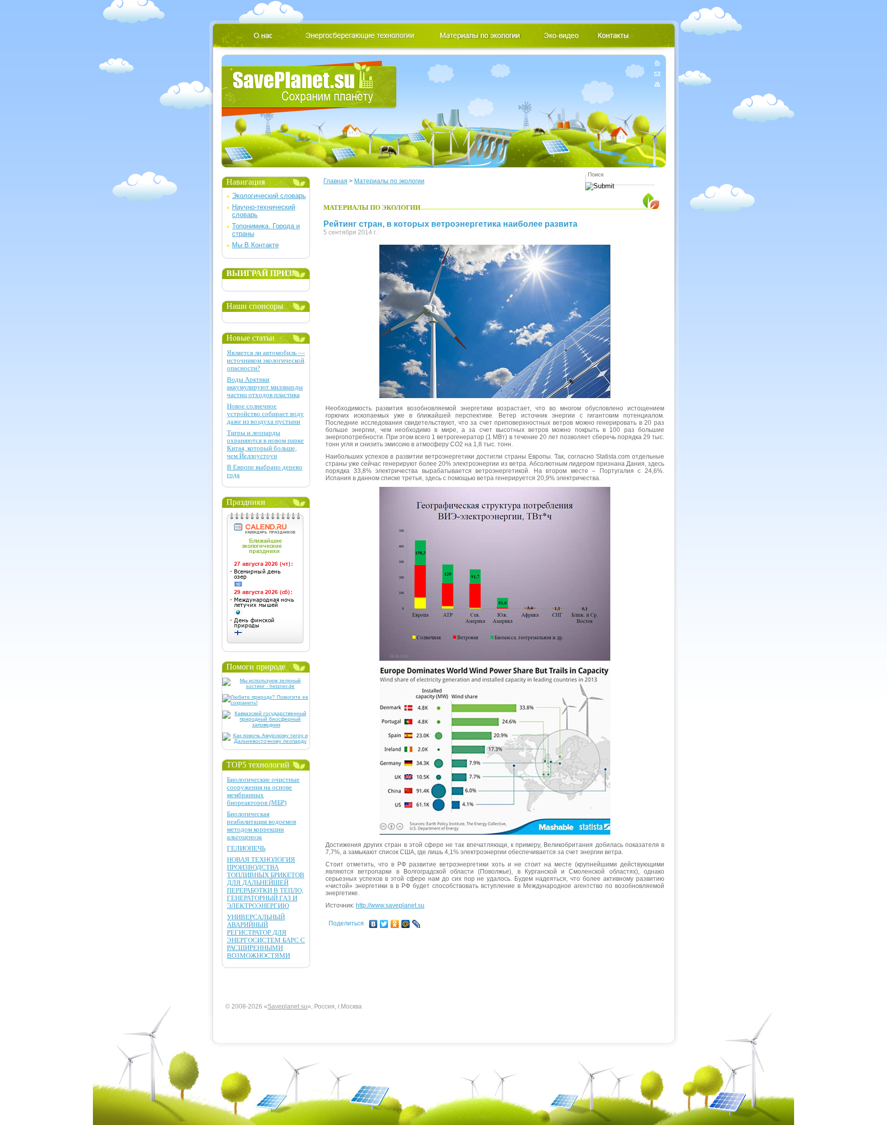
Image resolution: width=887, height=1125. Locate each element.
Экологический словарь (269, 196)
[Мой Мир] (405, 924)
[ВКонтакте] (373, 924)
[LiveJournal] (416, 924)
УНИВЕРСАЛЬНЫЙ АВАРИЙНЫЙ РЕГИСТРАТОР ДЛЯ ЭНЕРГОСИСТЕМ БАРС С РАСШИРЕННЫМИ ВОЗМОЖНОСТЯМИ (266, 936)
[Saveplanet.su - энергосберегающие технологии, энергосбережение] (309, 88)
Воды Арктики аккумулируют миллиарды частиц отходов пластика (265, 387)
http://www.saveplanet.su (390, 905)
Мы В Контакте (255, 245)
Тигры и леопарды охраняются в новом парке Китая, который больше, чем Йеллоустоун (265, 444)
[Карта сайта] (657, 82)
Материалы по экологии (389, 181)
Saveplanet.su (287, 1006)
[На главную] (657, 65)
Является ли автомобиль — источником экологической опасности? (266, 360)
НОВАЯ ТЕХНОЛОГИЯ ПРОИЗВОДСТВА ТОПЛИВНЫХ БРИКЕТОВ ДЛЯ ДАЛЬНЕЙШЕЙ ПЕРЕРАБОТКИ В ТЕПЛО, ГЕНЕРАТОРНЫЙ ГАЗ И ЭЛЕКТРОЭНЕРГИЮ (265, 883)
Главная (335, 181)
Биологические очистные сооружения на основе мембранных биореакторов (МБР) (263, 791)
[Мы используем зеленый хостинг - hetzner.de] (266, 686)
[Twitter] (384, 924)
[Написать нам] (657, 73)
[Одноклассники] (395, 924)
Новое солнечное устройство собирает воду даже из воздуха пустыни (265, 413)
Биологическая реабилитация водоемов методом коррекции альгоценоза (261, 825)
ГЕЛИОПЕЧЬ (246, 848)
